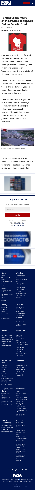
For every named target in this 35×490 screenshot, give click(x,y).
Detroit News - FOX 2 (7, 402)
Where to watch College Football (20, 429)
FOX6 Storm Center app (21, 280)
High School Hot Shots (6, 342)
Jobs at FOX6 (20, 402)
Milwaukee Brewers (7, 333)
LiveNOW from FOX (22, 345)
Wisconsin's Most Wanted (6, 278)
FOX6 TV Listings (21, 343)
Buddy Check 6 (20, 369)
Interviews (19, 317)
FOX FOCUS (4, 429)
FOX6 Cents (4, 309)
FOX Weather (20, 289)
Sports (4, 330)
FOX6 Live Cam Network (20, 284)
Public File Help (20, 406)
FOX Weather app (21, 287)
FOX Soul (18, 351)
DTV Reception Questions (20, 415)
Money (4, 305)
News (3, 273)
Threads (3, 374)
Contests (18, 391)
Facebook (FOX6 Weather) (6, 381)
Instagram (4, 369)
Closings (18, 291)
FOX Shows (19, 356)
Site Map (4, 300)
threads (19, 469)
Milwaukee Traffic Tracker (21, 325)
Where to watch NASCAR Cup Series (21, 437)
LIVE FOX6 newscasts (19, 336)
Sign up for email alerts (21, 394)
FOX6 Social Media (6, 361)
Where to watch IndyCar (20, 441)
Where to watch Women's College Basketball (21, 451)
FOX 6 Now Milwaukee (7, 27)
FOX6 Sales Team (6, 425)
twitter (12, 469)
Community (20, 360)
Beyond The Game (6, 337)
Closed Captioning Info (21, 411)
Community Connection (19, 374)
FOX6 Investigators (6, 281)
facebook (9, 469)
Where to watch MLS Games (20, 459)
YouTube (4, 365)
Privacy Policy (19, 224)
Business (4, 316)
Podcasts (4, 286)
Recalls (3, 311)
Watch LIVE (20, 330)
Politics (3, 288)
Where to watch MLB (20, 433)
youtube (22, 469)
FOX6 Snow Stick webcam (21, 296)
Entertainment (5, 284)
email (26, 469)
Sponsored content (7, 432)
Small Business (5, 318)
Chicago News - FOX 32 (6, 394)
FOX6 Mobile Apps (21, 397)
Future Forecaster (21, 293)
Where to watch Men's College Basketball (20, 445)
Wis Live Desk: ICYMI (20, 339)
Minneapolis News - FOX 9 (7, 398)
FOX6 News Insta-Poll (6, 291)
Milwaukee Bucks (6, 345)
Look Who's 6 (20, 311)
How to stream (20, 333)
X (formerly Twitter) (7, 378)
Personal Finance (6, 314)
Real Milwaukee (20, 313)
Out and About (20, 315)
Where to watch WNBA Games (20, 455)
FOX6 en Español (6, 298)
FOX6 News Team (21, 399)
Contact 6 (4, 307)
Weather (19, 273)
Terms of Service (18, 225)
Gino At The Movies (22, 322)
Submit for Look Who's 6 (20, 308)
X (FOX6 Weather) (6, 384)
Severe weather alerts (20, 276)
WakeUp (19, 305)
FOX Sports (19, 349)
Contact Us (20, 389)
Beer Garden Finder (21, 365)
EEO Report (19, 404)
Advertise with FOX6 (7, 427)
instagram (15, 469)
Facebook (4, 367)
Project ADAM (20, 371)
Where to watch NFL (20, 426)
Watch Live (26, 3)
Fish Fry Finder (20, 367)
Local (3, 276)
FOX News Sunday (21, 353)
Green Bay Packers (6, 335)
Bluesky (3, 376)
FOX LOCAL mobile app (7, 295)
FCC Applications (21, 408)
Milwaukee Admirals (7, 339)
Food (17, 320)
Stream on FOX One (20, 421)
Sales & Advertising (6, 421)
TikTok (3, 371)
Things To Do (20, 363)
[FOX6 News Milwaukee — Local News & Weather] (6, 3)
